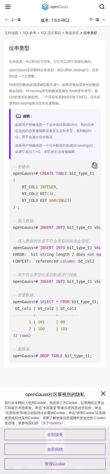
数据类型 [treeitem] (72, 33)
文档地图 (11, 33)
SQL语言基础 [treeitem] (51, 33)
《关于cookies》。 (53, 423)
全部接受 (55, 434)
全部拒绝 (55, 449)
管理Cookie (55, 464)
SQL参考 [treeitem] (29, 33)
